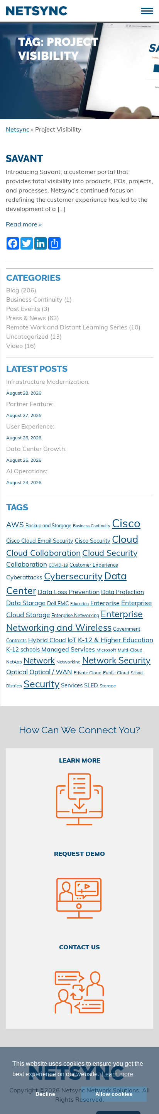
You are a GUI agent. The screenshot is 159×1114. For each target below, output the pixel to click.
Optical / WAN (50, 672)
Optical (17, 672)
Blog (12, 291)
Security (41, 685)
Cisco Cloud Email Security (39, 541)
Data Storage (26, 604)
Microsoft (106, 650)
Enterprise (105, 604)
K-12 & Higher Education (115, 640)
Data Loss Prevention (69, 592)
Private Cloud (87, 673)
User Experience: (30, 427)
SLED (91, 686)
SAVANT (24, 158)
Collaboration (26, 565)
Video (14, 346)
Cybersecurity (73, 577)
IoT (72, 641)
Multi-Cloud (130, 650)
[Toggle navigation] (150, 10)
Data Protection (122, 592)
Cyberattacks (24, 578)
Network (39, 661)
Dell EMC (58, 603)
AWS (15, 525)
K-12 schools (23, 650)
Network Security (116, 661)
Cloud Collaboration (43, 554)
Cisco (126, 524)
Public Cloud (116, 673)
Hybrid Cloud (47, 641)
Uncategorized (27, 337)
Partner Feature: (30, 405)
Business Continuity (34, 300)
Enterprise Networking (75, 616)
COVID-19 (58, 566)
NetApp (14, 662)
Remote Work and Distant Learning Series (66, 328)
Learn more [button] (117, 1074)
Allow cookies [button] (113, 1094)
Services (72, 686)
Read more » (24, 225)
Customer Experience (93, 565)
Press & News (26, 319)
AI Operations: (26, 472)
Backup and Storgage (48, 526)
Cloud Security (109, 554)
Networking (68, 662)
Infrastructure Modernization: (48, 382)
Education (79, 604)
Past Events (23, 309)
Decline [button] (45, 1094)
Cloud (125, 540)
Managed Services (68, 650)
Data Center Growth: (36, 449)
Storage (108, 686)
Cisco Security (92, 541)
